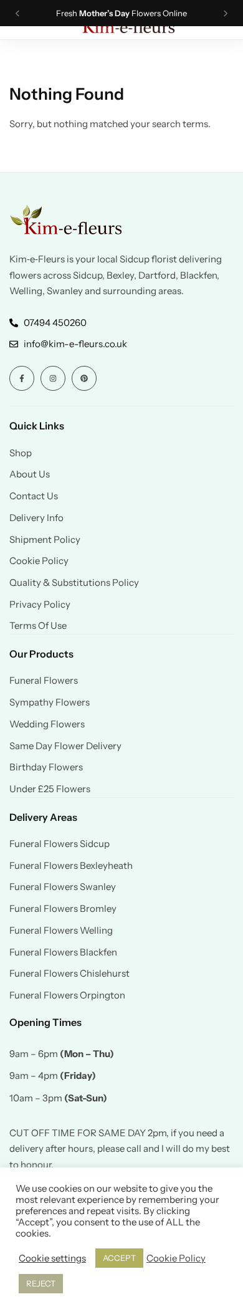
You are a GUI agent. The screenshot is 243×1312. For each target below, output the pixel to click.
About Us (29, 474)
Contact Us (33, 496)
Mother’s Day (104, 13)
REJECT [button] (40, 1283)
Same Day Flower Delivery (65, 746)
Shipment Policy (44, 539)
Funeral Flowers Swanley (62, 887)
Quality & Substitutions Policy (74, 582)
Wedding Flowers (47, 724)
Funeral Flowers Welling (61, 930)
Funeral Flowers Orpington (67, 995)
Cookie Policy (39, 561)
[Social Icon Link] (21, 378)
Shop (20, 453)
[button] (17, 13)
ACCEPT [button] (119, 1258)
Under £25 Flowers (49, 789)
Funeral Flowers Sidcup (59, 844)
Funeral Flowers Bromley (63, 908)
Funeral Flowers (43, 680)
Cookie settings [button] (52, 1258)
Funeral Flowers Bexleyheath (71, 865)
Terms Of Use (38, 625)
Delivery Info (36, 518)
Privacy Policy (39, 604)
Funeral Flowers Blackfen (63, 952)
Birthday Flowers (46, 767)
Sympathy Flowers (49, 702)
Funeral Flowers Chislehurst (69, 973)
